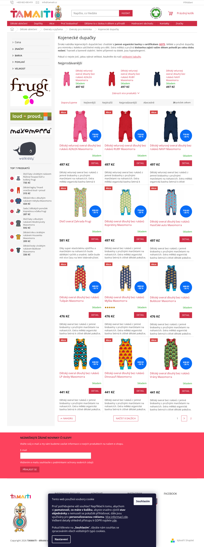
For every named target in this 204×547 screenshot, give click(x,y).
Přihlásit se (30, 469)
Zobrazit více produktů (124, 93)
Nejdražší (107, 102)
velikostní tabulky (131, 56)
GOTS (162, 44)
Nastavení (61, 539)
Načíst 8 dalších (126, 418)
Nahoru (68, 418)
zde (114, 520)
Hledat (126, 13)
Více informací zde (116, 517)
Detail (95, 163)
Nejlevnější (90, 102)
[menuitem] (19, 23)
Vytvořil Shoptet (185, 540)
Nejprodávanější (128, 102)
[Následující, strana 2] (184, 418)
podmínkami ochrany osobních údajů (73, 462)
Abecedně (149, 102)
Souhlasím (143, 501)
